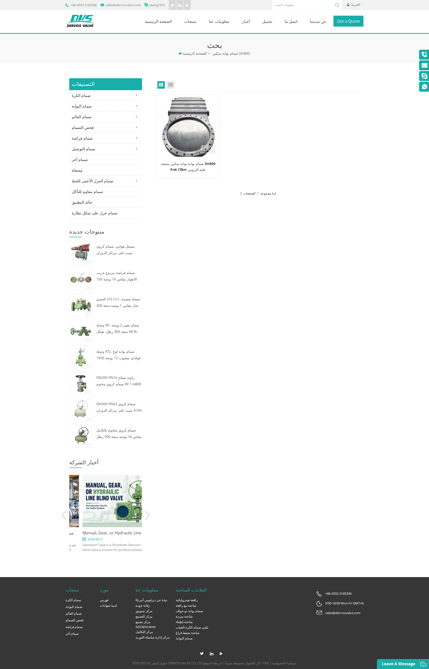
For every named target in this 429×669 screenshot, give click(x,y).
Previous (64, 515)
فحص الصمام (83, 127)
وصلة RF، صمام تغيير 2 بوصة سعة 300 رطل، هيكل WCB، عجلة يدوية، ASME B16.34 (117, 329)
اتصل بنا (291, 21)
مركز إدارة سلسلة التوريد (153, 637)
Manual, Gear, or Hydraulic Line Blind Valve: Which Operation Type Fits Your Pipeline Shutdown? (105, 533)
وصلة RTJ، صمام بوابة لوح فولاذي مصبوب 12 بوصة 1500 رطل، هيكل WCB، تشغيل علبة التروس (118, 355)
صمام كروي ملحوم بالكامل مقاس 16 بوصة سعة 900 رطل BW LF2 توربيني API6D (119, 434)
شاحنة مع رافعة (186, 605)
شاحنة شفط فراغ (187, 632)
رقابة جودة (143, 605)
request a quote (188, 125)
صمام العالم (82, 116)
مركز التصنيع (144, 616)
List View (170, 85)
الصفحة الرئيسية (158, 21)
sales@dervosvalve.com (123, 5)
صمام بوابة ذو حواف (189, 611)
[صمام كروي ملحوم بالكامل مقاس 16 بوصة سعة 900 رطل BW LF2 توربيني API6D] (81, 435)
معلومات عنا (219, 21)
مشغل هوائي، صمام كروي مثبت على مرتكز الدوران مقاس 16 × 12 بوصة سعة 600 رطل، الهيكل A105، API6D (119, 250)
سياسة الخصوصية (284, 663)
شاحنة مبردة (184, 616)
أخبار (246, 21)
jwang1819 (157, 5)
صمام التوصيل (83, 149)
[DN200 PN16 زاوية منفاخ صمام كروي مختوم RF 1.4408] (81, 383)
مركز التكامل (144, 632)
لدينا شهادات (108, 605)
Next (147, 515)
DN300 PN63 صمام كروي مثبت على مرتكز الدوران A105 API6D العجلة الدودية (119, 407)
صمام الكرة (81, 95)
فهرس (104, 600)
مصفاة (77, 170)
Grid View (161, 85)
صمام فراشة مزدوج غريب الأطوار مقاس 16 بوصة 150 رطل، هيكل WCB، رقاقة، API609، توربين (116, 276)
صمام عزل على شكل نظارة (95, 213)
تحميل (267, 21)
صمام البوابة (82, 106)
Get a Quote (348, 21)
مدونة (228, 663)
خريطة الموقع (212, 663)
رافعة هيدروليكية (187, 600)
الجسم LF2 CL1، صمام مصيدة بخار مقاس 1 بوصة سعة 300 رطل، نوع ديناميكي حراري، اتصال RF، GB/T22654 (118, 303)
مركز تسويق (144, 611)
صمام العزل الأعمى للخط (92, 181)
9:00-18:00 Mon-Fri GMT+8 (344, 603)
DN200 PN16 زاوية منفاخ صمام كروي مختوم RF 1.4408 (118, 380)
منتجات (190, 21)
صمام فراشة (82, 138)
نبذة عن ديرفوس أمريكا (151, 600)
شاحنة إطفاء (184, 622)
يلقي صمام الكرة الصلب (192, 627)
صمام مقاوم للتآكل (87, 191)
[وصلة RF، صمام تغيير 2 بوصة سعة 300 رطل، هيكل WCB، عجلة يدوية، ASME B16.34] (81, 330)
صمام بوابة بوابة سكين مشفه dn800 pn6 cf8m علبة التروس (188, 166)
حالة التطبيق (82, 202)
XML (266, 663)
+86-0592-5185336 (84, 5)
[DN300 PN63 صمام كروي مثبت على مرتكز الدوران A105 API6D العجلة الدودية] (81, 409)
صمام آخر (80, 159)
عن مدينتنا (318, 21)
